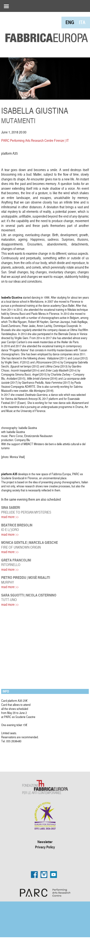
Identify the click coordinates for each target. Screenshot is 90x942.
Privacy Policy (45, 847)
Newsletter (45, 841)
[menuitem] (70, 22)
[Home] (45, 27)
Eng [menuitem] (70, 22)
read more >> (10, 516)
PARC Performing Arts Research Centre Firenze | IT (35, 140)
